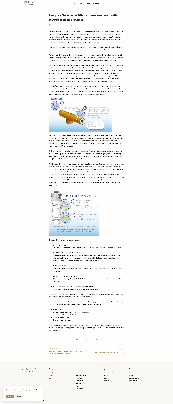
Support (96, 3)
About (82, 3)
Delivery (105, 378)
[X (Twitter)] (77, 339)
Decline (19, 397)
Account (132, 373)
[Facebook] (58, 339)
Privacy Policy (107, 381)
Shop (76, 3)
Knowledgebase (134, 378)
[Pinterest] (96, 339)
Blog (89, 3)
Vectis (78, 373)
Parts (77, 386)
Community (133, 381)
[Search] (150, 3)
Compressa (79, 378)
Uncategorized (77, 25)
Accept (10, 397)
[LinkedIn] (114, 339)
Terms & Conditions (109, 373)
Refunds (105, 375)
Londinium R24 (81, 375)
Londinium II (80, 381)
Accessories (79, 389)
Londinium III (80, 383)
